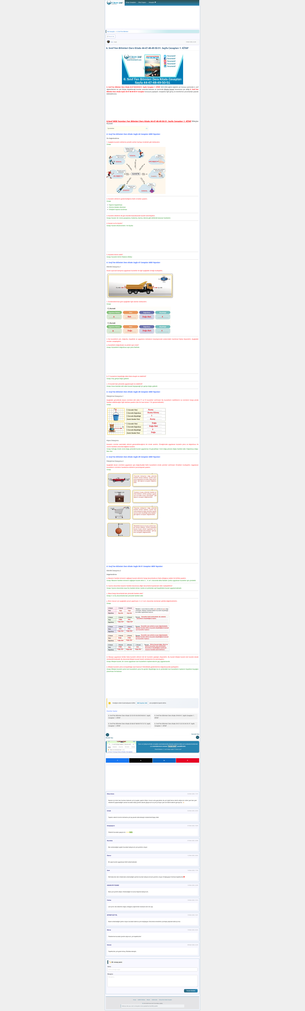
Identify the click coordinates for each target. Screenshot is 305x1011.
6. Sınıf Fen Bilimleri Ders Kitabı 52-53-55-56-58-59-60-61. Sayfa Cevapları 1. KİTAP (129, 717)
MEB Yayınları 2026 (142, 703)
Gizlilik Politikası (141, 999)
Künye (134, 999)
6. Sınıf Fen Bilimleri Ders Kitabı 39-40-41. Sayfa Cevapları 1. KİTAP (174, 717)
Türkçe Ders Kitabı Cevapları (165, 999)
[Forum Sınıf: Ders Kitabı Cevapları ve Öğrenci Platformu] (115, 4)
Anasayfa (112, 31)
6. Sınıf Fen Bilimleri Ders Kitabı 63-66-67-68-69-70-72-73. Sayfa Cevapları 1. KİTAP (129, 725)
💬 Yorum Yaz (110, 36)
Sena (112, 42)
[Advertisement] (152, 17)
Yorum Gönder (190, 990)
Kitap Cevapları (131, 2)
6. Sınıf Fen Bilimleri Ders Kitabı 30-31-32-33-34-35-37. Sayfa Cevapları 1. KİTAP (174, 725)
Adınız (109, 966)
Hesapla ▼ (152, 2)
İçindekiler (127, 128)
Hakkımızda (154, 999)
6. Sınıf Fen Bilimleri (122, 31)
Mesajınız (110, 974)
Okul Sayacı (142, 2)
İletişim (148, 999)
